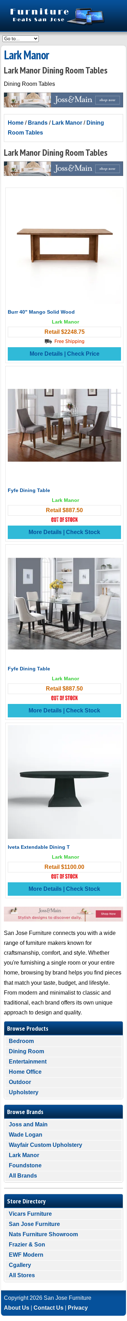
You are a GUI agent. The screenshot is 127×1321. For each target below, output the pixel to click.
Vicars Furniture (30, 1214)
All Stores (22, 1275)
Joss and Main (28, 1124)
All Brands (23, 1176)
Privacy (78, 1308)
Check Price (83, 354)
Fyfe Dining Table (29, 490)
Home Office (25, 1072)
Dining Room (26, 1051)
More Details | (48, 354)
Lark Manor (67, 123)
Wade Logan (25, 1135)
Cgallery (20, 1265)
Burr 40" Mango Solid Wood (41, 312)
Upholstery (23, 1092)
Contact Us (49, 1308)
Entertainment (28, 1062)
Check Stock (83, 532)
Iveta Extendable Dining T (39, 847)
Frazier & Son (27, 1245)
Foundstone (25, 1165)
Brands (38, 123)
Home (16, 123)
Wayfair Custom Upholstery (45, 1145)
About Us (16, 1308)
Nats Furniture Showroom (43, 1234)
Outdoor (20, 1082)
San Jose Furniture (34, 1224)
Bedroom (21, 1041)
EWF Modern (26, 1255)
